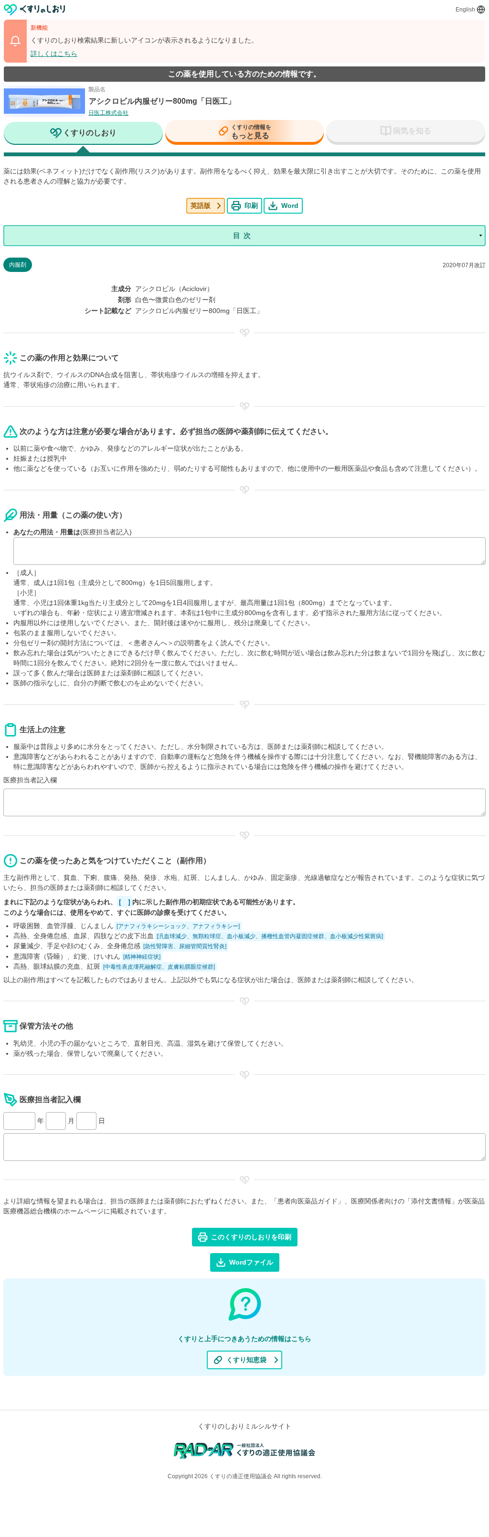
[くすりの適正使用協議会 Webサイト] (245, 1450)
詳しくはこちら (54, 53)
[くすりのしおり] (34, 10)
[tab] (83, 134)
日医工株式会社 (108, 112)
